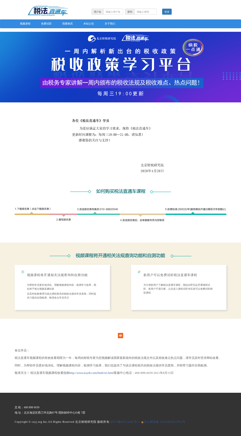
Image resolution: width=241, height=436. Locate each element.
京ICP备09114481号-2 (125, 421)
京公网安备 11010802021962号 (164, 421)
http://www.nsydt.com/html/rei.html (91, 373)
